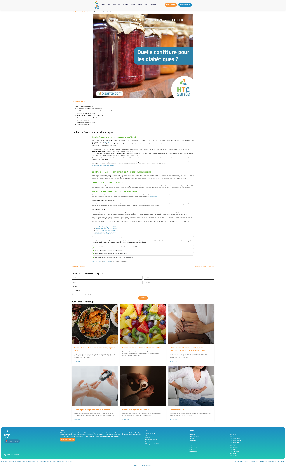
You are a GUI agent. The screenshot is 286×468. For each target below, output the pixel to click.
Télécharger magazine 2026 (152, 444)
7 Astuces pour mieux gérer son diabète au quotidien (92, 410)
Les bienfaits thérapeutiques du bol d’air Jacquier (107, 227)
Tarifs (114, 4)
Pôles (119, 4)
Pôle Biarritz (192, 434)
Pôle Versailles (233, 455)
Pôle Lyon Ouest (193, 448)
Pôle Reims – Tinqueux (235, 440)
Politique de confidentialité (272, 461)
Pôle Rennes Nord (234, 442)
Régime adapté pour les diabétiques (104, 233)
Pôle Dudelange (192, 440)
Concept (103, 4)
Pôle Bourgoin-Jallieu (194, 436)
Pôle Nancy (233, 434)
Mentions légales (260, 461)
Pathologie (140, 4)
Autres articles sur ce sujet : (83, 124)
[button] (212, 101)
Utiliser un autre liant (84, 120)
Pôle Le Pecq (192, 446)
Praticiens (133, 4)
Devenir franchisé (149, 442)
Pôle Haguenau (192, 444)
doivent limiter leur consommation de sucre (173, 162)
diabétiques (107, 142)
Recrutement (153, 4)
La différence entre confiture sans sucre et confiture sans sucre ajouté (94, 111)
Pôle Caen (191, 438)
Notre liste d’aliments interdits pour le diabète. (103, 165)
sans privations (153, 196)
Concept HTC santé (150, 433)
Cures (109, 4)
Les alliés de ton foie (177, 410)
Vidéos (146, 435)
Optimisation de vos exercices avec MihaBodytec (107, 230)
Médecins (147, 437)
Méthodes (125, 4)
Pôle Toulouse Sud (234, 451)
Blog (146, 4)
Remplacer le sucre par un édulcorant (88, 118)
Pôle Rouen (233, 444)
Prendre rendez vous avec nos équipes (86, 122)
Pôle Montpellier (193, 451)
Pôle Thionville (233, 449)
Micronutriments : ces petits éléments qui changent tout (141, 348)
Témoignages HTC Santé (151, 439)
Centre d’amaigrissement (77, 11)
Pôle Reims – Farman (235, 438)
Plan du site (282, 461)
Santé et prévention (88, 11)
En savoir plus (77, 361)
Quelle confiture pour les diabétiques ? (84, 106)
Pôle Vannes (233, 453)
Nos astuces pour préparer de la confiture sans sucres (90, 115)
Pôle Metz (191, 450)
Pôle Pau (232, 436)
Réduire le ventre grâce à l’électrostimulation (106, 228)
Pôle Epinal (191, 442)
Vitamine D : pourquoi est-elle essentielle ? (136, 410)
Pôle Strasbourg (234, 447)
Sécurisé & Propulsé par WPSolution (143, 465)
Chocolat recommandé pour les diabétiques (105, 232)
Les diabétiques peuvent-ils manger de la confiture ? (89, 108)
